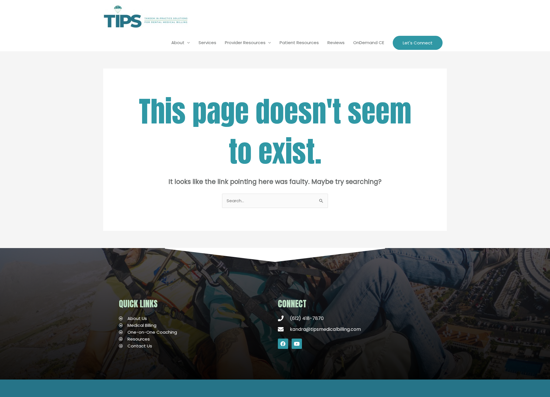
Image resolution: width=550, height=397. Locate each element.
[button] (418, 43)
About (177, 43)
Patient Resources (299, 43)
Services (207, 43)
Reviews (336, 43)
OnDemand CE (368, 43)
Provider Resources (245, 43)
